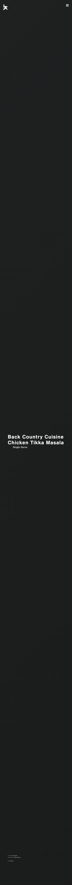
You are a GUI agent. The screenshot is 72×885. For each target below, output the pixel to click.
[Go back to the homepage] (7, 7)
